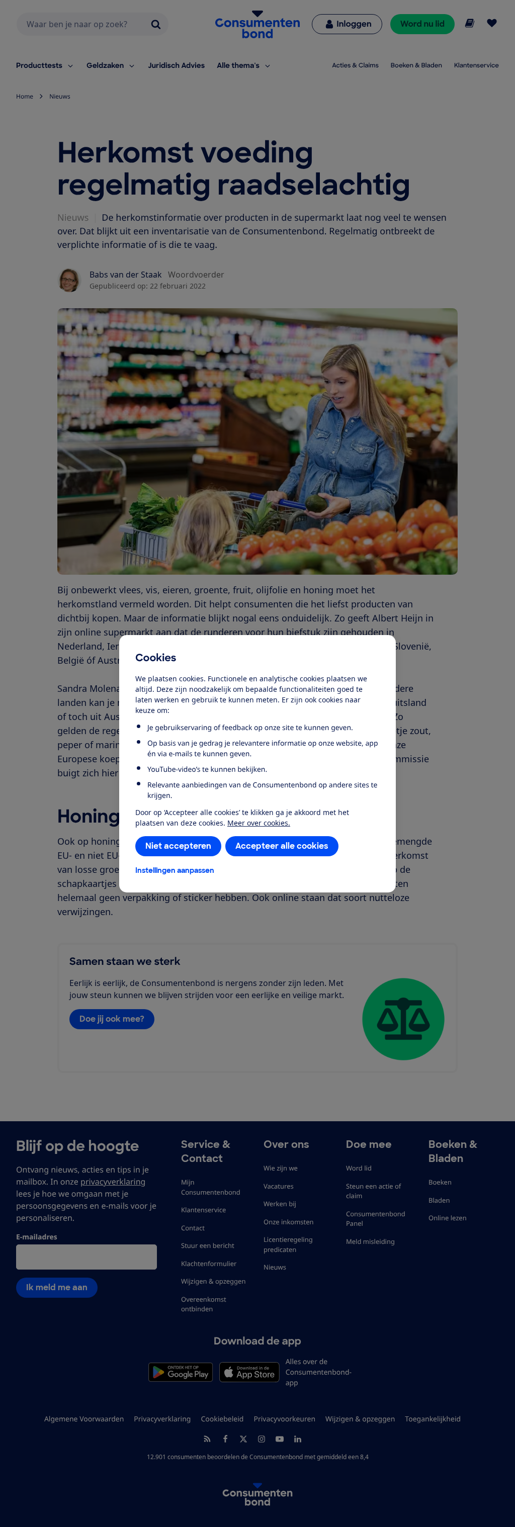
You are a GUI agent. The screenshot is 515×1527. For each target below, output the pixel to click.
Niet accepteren (178, 846)
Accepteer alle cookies (281, 846)
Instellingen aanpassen (174, 870)
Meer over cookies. (258, 823)
